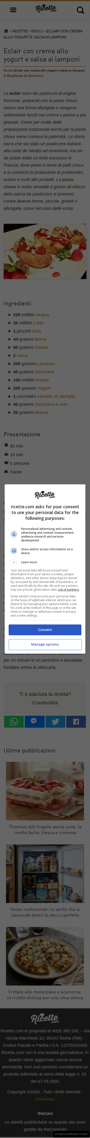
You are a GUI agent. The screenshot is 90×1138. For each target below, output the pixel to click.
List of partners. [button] (68, 589)
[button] (45, 562)
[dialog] (45, 569)
